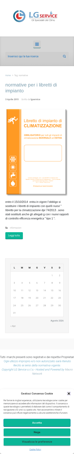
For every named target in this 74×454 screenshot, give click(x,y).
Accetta (37, 422)
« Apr (13, 326)
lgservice (35, 99)
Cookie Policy (35, 449)
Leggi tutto (14, 235)
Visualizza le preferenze (37, 441)
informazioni (15, 227)
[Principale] (37, 44)
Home (8, 75)
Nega (37, 432)
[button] (69, 393)
